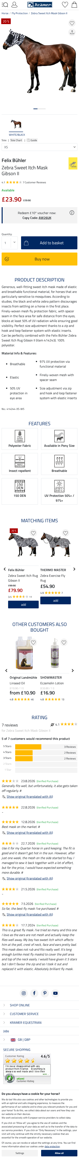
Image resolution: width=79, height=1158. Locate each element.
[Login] (14, 4)
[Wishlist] (65, 4)
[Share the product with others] (72, 32)
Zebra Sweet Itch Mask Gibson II (49, 13)
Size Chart (16, 140)
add (23, 604)
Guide (34, 140)
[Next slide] (74, 127)
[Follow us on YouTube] (55, 993)
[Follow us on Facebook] (34, 993)
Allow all (59, 1153)
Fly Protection (20, 13)
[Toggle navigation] (5, 5)
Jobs (6, 1031)
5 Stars (7, 746)
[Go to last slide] (5, 569)
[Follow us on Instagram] (24, 993)
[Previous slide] (5, 127)
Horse (5, 13)
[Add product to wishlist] (72, 23)
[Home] (39, 4)
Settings (20, 1153)
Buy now (42, 259)
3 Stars (7, 758)
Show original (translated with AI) (30, 796)
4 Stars (7, 752)
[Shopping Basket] (74, 4)
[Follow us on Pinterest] (45, 993)
